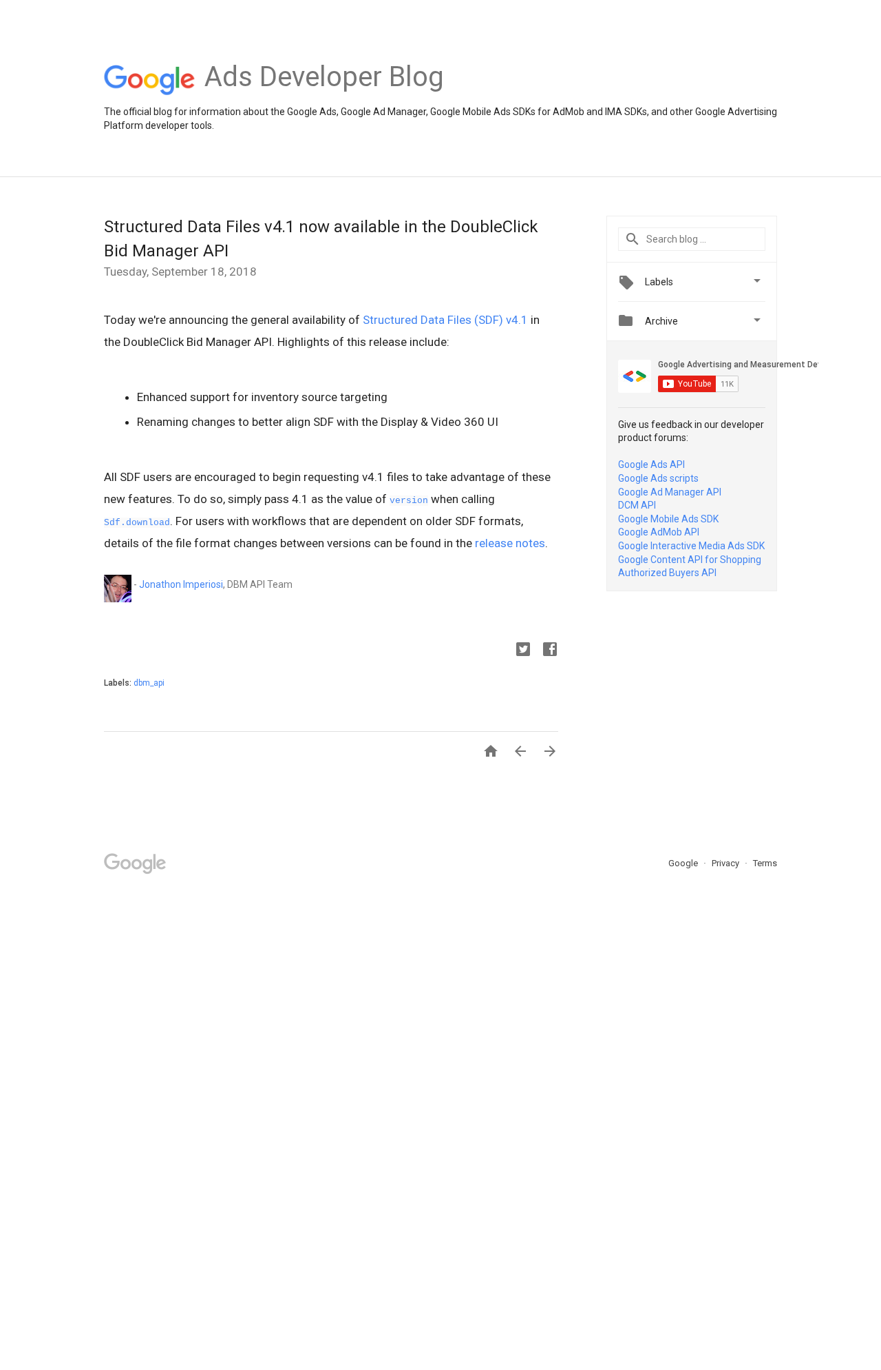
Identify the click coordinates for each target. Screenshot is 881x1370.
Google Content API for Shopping (689, 559)
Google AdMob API (658, 532)
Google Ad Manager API (669, 492)
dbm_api (149, 683)
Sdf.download (137, 523)
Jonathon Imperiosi (181, 584)
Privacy (726, 863)
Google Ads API (651, 464)
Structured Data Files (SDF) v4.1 (445, 320)
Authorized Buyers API (667, 572)
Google (684, 863)
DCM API (637, 505)
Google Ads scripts (658, 478)
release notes (510, 543)
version (409, 500)
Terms (765, 863)
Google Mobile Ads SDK (668, 518)
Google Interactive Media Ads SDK (691, 545)
